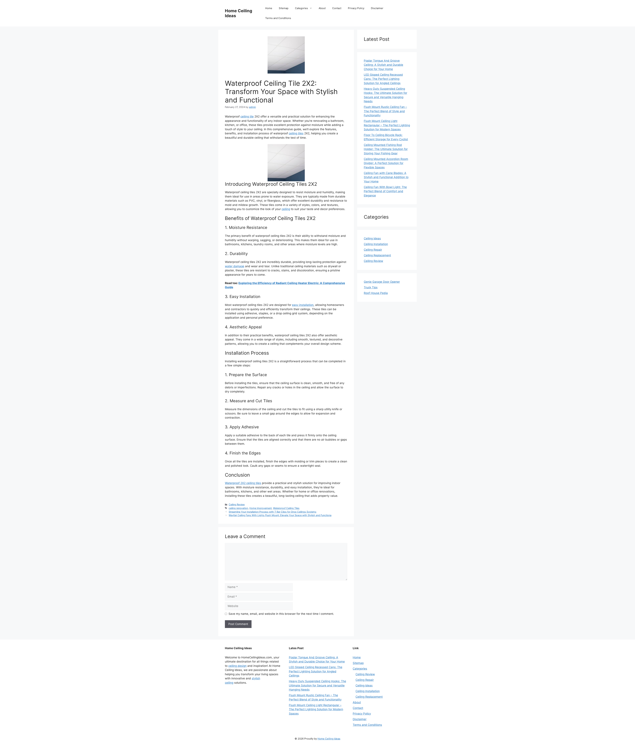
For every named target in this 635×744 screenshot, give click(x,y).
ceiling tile (247, 116)
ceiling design (237, 665)
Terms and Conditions (278, 18)
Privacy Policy (356, 8)
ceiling (286, 209)
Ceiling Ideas (372, 238)
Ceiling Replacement (377, 255)
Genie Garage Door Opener (382, 281)
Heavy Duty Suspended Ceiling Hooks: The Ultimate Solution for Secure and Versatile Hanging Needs (317, 685)
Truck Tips (371, 287)
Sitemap (283, 8)
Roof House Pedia (376, 293)
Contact (336, 8)
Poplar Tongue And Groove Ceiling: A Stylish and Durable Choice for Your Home (383, 65)
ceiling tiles (296, 133)
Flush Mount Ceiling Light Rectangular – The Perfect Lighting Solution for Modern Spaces (387, 125)
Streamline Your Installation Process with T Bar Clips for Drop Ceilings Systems (272, 511)
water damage (234, 266)
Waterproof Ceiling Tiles (286, 508)
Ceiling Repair (373, 249)
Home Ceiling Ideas (329, 738)
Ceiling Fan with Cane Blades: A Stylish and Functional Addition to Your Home (386, 177)
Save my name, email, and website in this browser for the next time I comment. (281, 613)
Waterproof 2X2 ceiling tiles (243, 483)
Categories (301, 8)
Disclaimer (377, 8)
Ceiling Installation (376, 244)
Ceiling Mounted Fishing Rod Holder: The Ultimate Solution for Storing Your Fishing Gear (386, 149)
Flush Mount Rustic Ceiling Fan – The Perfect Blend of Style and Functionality (385, 111)
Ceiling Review (237, 504)
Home (268, 8)
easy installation (303, 305)
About (322, 8)
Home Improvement (260, 508)
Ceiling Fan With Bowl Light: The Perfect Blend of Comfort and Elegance (385, 191)
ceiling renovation (238, 508)
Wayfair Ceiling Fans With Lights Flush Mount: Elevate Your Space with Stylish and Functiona (280, 515)
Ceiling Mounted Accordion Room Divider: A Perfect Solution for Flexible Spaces (386, 163)
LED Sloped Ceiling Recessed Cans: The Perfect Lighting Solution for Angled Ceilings (383, 79)
